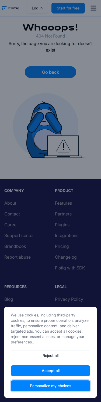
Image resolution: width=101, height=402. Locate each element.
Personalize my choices (50, 385)
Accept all (51, 370)
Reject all (50, 355)
